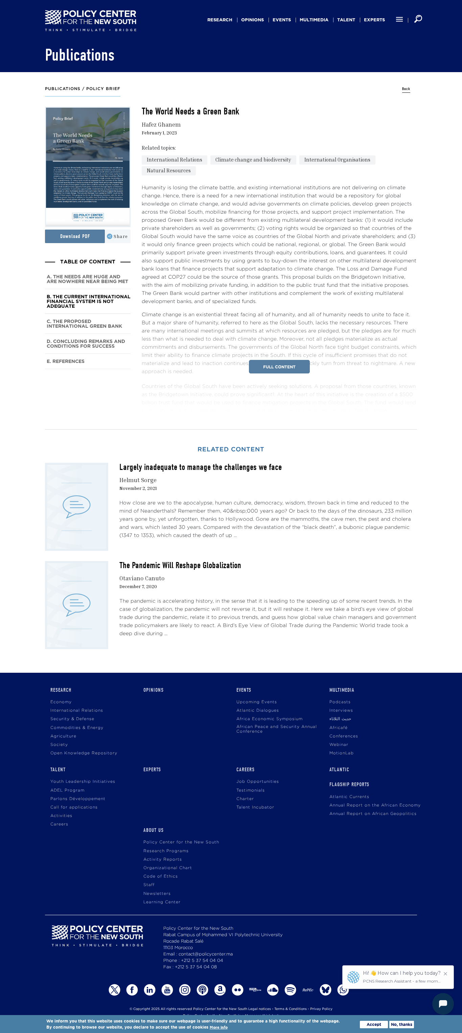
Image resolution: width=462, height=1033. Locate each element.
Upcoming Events (256, 702)
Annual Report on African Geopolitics (373, 814)
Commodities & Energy (76, 728)
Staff (149, 885)
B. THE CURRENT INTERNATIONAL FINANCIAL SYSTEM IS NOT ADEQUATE (89, 301)
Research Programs (166, 851)
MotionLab (341, 753)
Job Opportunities (257, 781)
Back (406, 89)
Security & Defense (72, 719)
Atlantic (339, 770)
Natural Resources (169, 170)
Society (59, 745)
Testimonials (250, 790)
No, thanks (401, 1024)
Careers (59, 824)
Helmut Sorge (138, 479)
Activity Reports (162, 859)
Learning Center (162, 902)
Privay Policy (321, 1009)
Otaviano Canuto (142, 578)
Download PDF (75, 236)
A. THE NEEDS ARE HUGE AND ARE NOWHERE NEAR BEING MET (87, 279)
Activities (61, 816)
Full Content (279, 367)
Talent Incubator (255, 807)
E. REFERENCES (66, 361)
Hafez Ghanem (161, 124)
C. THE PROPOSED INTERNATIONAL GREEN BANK (84, 324)
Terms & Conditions (290, 1009)
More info (219, 1027)
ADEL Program (67, 790)
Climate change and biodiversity (253, 159)
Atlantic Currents (349, 797)
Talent (346, 19)
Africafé (338, 728)
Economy (61, 702)
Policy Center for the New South (181, 842)
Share (121, 236)
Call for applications (74, 807)
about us (153, 830)
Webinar (338, 745)
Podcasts (340, 702)
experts (374, 19)
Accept (374, 1024)
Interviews (341, 710)
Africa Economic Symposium (269, 719)
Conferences (343, 736)
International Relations (174, 159)
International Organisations (337, 159)
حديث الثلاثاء (340, 719)
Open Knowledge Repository (83, 753)
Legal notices (259, 1009)
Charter (245, 799)
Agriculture (63, 736)
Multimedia (314, 19)
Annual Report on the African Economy (375, 805)
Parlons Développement (78, 799)
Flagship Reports (349, 784)
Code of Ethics (160, 876)
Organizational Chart (167, 868)
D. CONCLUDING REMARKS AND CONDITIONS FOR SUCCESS (86, 344)
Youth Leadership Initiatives (82, 781)
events (282, 19)
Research (219, 19)
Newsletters (157, 894)
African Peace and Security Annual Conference (276, 729)
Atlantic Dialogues (257, 710)
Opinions (252, 19)
